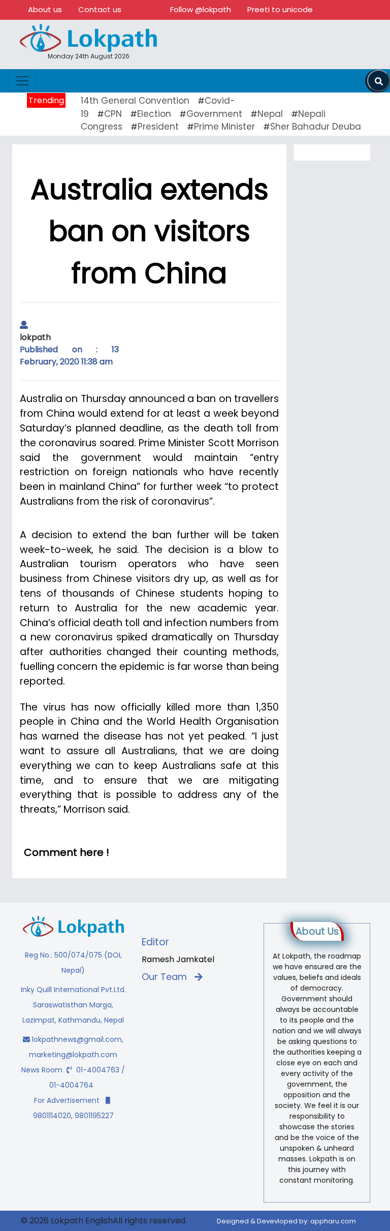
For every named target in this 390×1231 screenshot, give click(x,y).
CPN (113, 114)
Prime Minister (224, 126)
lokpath (35, 337)
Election (154, 114)
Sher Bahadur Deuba (315, 126)
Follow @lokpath (200, 9)
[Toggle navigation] (22, 81)
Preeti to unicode (280, 9)
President (158, 126)
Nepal (270, 114)
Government (214, 114)
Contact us (99, 9)
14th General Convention (135, 101)
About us (45, 9)
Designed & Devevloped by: (286, 1221)
